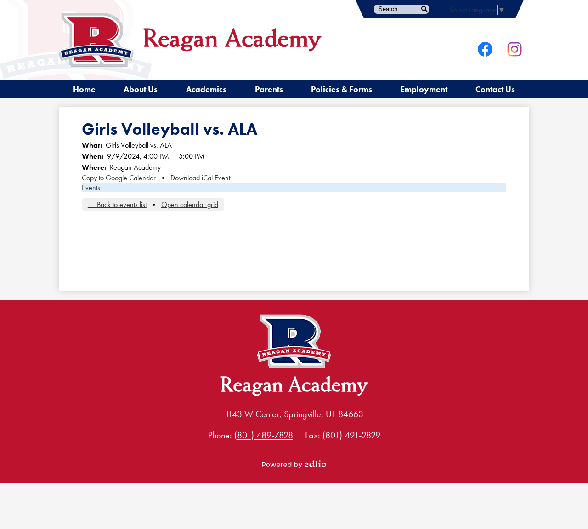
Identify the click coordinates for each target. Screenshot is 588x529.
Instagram (514, 49)
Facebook (485, 49)
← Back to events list (117, 204)
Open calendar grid (189, 204)
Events (91, 187)
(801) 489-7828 (263, 435)
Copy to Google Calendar (119, 178)
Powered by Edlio (294, 464)
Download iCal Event (200, 178)
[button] (140, 89)
